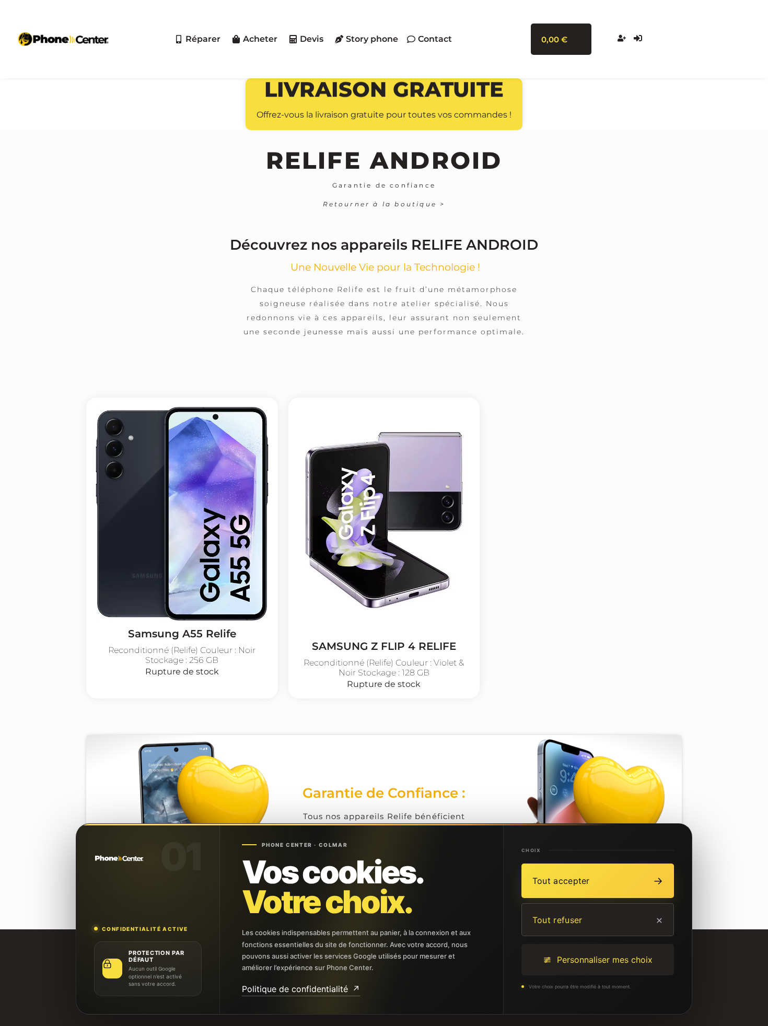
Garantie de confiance (384, 185)
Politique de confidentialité (301, 989)
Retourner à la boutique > (384, 204)
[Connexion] (639, 39)
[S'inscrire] (623, 39)
